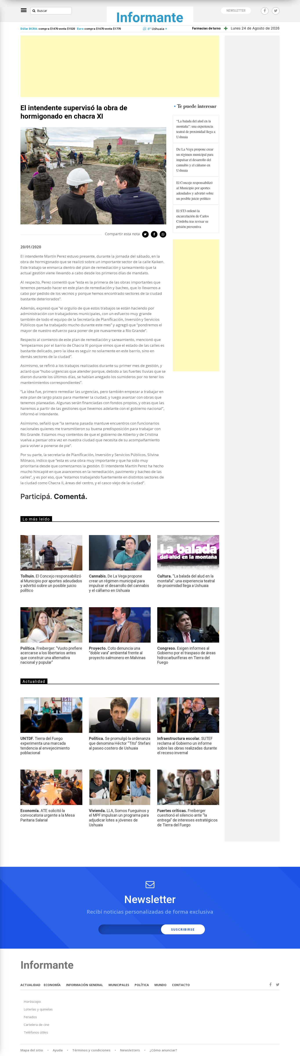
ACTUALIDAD (30, 985)
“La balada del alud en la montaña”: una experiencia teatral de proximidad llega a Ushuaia (195, 129)
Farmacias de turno (206, 28)
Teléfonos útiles (36, 1032)
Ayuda (58, 1050)
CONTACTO (181, 985)
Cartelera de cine (36, 1024)
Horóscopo (32, 1001)
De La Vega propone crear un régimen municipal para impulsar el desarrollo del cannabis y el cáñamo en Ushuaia (194, 159)
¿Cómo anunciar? (163, 1050)
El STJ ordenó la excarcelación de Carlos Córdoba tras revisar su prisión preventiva (192, 218)
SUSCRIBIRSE (183, 929)
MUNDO (160, 985)
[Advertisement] (119, 66)
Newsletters (130, 1050)
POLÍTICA (142, 985)
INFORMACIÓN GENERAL (84, 985)
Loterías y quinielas (38, 1009)
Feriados (30, 1017)
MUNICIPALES (118, 985)
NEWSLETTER (236, 10)
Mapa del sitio (31, 1050)
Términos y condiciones (91, 1050)
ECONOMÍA (52, 985)
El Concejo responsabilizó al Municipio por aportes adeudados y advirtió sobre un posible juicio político (194, 190)
